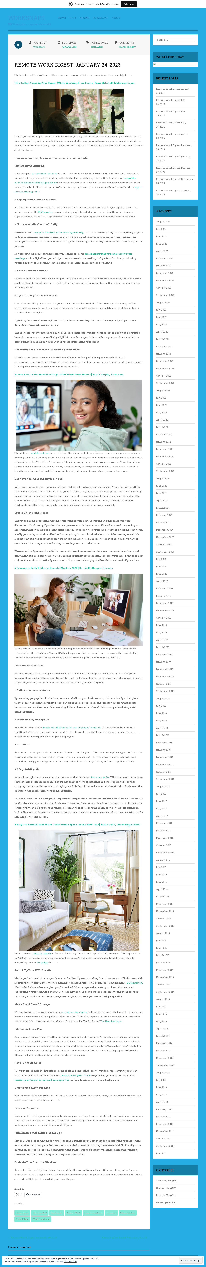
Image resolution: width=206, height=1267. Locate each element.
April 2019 (162, 640)
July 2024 (161, 229)
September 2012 (165, 1146)
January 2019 (163, 662)
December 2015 (164, 904)
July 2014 (161, 1006)
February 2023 (164, 346)
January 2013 (163, 1116)
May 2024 (161, 243)
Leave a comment (127, 47)
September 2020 (165, 552)
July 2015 (161, 940)
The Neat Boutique (110, 1021)
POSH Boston (134, 982)
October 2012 (163, 1138)
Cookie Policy (70, 1261)
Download (100, 18)
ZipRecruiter (45, 212)
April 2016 (162, 889)
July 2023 (161, 309)
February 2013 (164, 1109)
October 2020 (164, 544)
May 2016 (161, 882)
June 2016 (161, 874)
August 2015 (163, 933)
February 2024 (164, 258)
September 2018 (165, 691)
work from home (40, 453)
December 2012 (164, 1124)
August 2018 (163, 698)
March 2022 (163, 427)
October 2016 (163, 845)
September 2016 (165, 852)
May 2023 (161, 324)
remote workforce (93, 1213)
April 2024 (162, 251)
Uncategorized (164, 1202)
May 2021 (161, 493)
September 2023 (165, 295)
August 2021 (163, 478)
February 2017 (164, 823)
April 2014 (162, 1028)
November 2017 (165, 764)
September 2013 (165, 1065)
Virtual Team (22, 1219)
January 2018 (163, 750)
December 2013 (164, 1058)
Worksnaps (26, 18)
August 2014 (163, 999)
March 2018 (162, 735)
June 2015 (161, 948)
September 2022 (165, 383)
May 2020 (161, 573)
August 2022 (163, 390)
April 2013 (162, 1102)
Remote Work (73, 1213)
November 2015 (165, 911)
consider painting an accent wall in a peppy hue (41, 1080)
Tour (72, 18)
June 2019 (161, 625)
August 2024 (163, 221)
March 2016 (162, 896)
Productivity (56, 1213)
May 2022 (161, 412)
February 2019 (164, 654)
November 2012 (165, 1131)
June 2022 (161, 405)
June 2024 (161, 236)
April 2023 (162, 331)
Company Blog (164, 1180)
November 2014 (165, 977)
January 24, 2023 (69, 47)
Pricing (84, 18)
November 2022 (165, 368)
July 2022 (161, 397)
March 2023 (163, 339)
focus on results (100, 777)
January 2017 (163, 830)
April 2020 (162, 581)
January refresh (42, 953)
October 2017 (163, 772)
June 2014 (161, 1014)
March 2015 (162, 955)
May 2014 (161, 1021)
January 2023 (163, 353)
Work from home (41, 1219)
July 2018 (161, 706)
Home (62, 18)
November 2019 (165, 610)
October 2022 (163, 376)
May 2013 (161, 1094)
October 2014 (163, 984)
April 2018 (162, 728)
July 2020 (161, 559)
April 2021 (162, 500)
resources (111, 1213)
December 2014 (164, 970)
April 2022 (162, 420)
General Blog (97, 47)
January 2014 (163, 1050)
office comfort (40, 1213)
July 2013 (161, 1080)
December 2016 (164, 838)
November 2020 (165, 537)
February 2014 (164, 1043)
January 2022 (163, 441)
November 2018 (165, 676)
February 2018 (164, 742)
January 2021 (163, 522)
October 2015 (163, 918)
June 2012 (161, 1153)
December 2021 (164, 449)
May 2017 (161, 808)
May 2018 (161, 720)
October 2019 (163, 617)
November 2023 (165, 280)
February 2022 (164, 434)
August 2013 (163, 1072)
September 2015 (165, 926)
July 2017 (161, 794)
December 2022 (164, 361)
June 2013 (161, 1087)
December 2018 (164, 669)
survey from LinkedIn (44, 173)
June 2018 (161, 713)
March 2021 (162, 508)
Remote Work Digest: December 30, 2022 (32, 1237)
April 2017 (162, 816)
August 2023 (163, 302)
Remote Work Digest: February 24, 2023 (126, 1237)
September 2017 (165, 779)
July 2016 (161, 867)
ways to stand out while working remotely (59, 232)
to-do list (42, 962)
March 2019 (162, 647)
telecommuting (127, 1213)
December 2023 (164, 273)
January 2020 (163, 596)
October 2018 (163, 684)
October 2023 (163, 287)
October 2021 (163, 464)
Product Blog (163, 1195)
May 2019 (161, 632)
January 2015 (163, 962)
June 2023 (161, 317)
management (22, 1213)
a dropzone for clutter (74, 1012)
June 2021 (161, 485)
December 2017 (164, 757)
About (116, 18)
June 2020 (161, 566)
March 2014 (162, 1036)
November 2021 (165, 456)
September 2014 (165, 992)
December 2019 (164, 603)
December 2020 (165, 529)
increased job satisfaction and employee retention (72, 727)
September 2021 (165, 471)
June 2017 (161, 801)
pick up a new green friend (76, 1075)
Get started (129, 4)
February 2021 (164, 515)
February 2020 (164, 588)
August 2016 (163, 860)
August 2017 (163, 786)
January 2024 (163, 265)
